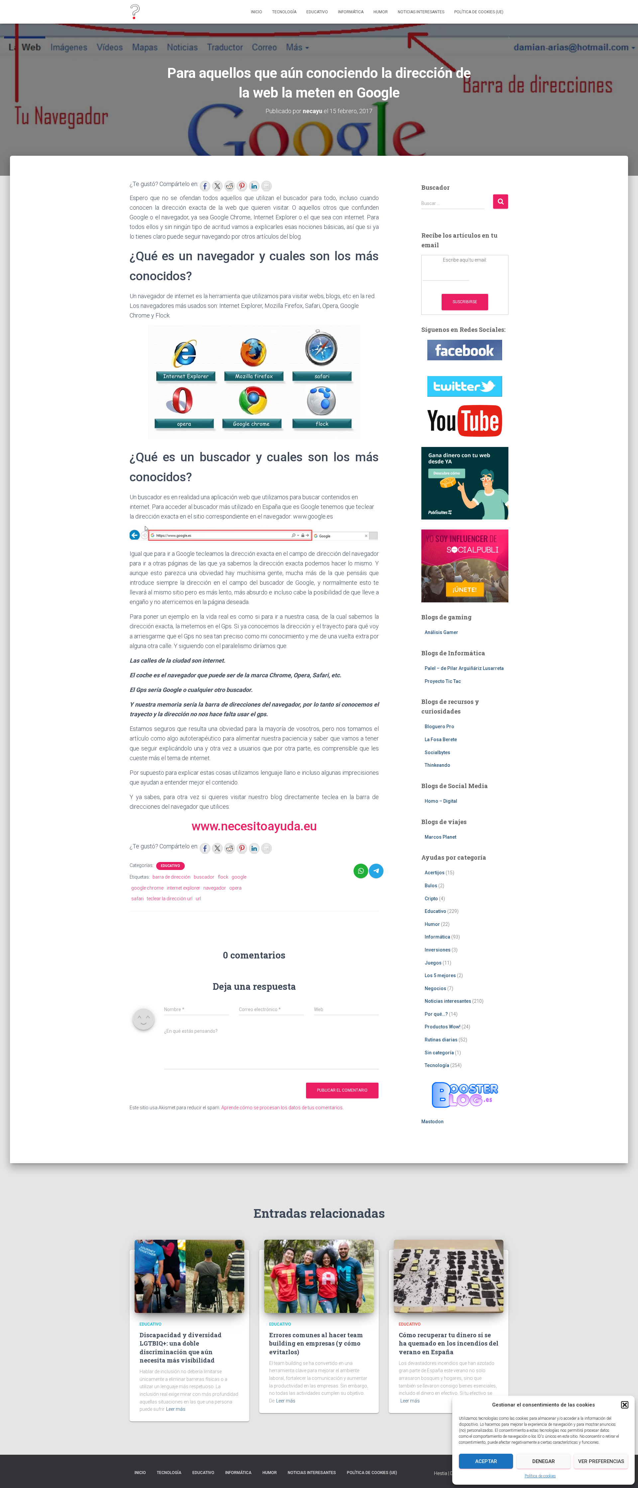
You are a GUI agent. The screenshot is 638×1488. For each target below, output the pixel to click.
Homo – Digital (441, 801)
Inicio (256, 12)
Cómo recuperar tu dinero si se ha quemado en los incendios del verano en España (448, 1343)
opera (235, 888)
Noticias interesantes (421, 12)
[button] (624, 1404)
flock (223, 877)
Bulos (431, 885)
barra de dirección (171, 877)
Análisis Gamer (441, 632)
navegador (214, 888)
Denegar (543, 1461)
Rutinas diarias (441, 1039)
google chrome (147, 888)
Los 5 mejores (440, 975)
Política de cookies (540, 1476)
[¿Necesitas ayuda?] (135, 12)
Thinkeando (437, 765)
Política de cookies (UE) (478, 12)
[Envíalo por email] (266, 186)
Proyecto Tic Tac (443, 681)
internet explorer (183, 888)
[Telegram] (376, 871)
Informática (351, 12)
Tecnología (284, 12)
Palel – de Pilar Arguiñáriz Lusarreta (464, 668)
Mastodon (432, 1121)
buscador (204, 877)
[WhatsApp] (361, 871)
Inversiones (438, 950)
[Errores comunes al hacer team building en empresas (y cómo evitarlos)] (319, 1276)
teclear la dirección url (169, 898)
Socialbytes (437, 752)
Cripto (431, 898)
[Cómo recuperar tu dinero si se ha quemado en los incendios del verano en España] (448, 1276)
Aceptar (486, 1461)
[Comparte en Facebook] (205, 186)
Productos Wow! (443, 1026)
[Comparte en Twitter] (217, 186)
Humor (380, 12)
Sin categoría (439, 1052)
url (198, 898)
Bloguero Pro (439, 726)
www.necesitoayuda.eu (254, 826)
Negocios (435, 988)
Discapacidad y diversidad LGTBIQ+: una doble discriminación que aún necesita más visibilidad (181, 1347)
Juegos (433, 962)
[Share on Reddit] (229, 186)
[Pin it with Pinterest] (242, 186)
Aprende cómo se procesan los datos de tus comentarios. (282, 1107)
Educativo (317, 12)
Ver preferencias (601, 1461)
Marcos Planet (440, 837)
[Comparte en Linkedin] (254, 186)
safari (137, 898)
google (239, 877)
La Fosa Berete (441, 739)
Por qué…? (436, 1014)
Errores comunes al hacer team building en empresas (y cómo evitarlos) (316, 1343)
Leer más (175, 1409)
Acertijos (435, 872)
